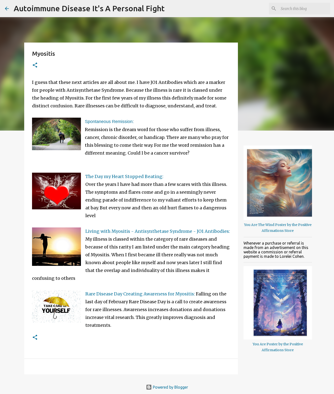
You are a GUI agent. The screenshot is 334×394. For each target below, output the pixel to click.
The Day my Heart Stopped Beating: (124, 176)
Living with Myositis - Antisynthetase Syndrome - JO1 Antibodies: (157, 231)
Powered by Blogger (170, 387)
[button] (35, 65)
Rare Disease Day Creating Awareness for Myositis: (140, 294)
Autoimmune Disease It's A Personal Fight (89, 8)
